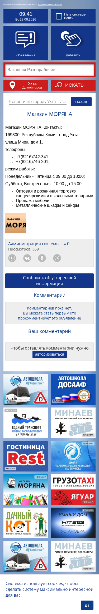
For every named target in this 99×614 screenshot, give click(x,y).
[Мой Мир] (57, 258)
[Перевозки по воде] (25, 422)
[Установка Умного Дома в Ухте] (73, 523)
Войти (68, 18)
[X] (87, 258)
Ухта (32, 83)
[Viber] (72, 258)
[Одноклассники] (42, 258)
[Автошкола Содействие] (25, 389)
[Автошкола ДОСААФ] (73, 389)
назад (81, 101)
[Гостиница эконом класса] (26, 456)
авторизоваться (49, 354)
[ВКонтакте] (27, 258)
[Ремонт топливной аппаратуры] (73, 422)
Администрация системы (50, 4)
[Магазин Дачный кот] (26, 523)
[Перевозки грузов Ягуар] (73, 489)
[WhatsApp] (12, 258)
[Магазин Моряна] (26, 489)
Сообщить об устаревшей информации (49, 280)
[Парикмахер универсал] (73, 456)
